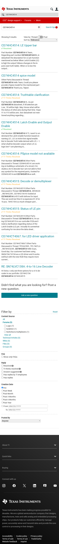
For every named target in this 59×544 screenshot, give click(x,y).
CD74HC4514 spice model (18, 75)
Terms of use (22, 539)
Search (51, 9)
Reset (55, 312)
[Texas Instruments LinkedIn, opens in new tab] (34, 486)
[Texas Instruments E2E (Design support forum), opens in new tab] (45, 486)
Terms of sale (7, 539)
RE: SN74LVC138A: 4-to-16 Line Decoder (27, 266)
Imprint (24, 541)
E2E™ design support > (12, 20)
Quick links (6, 456)
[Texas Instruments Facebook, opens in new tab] (14, 486)
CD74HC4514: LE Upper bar (19, 45)
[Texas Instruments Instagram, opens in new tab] (3, 486)
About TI (5, 445)
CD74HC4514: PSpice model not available (28, 153)
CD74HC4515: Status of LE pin (20, 208)
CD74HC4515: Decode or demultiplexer (26, 181)
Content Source (8, 316)
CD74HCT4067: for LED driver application (27, 236)
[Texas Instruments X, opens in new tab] (24, 486)
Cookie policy (21, 536)
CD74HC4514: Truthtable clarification (25, 94)
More (38, 20)
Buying (5, 468)
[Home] (15, 9)
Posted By (5, 418)
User (56, 9)
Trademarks (36, 539)
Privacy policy (36, 536)
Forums (28, 20)
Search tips (50, 27)
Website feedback (9, 541)
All (4, 319)
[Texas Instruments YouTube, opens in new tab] (55, 486)
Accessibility (7, 536)
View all (7, 335)
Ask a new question (29, 295)
